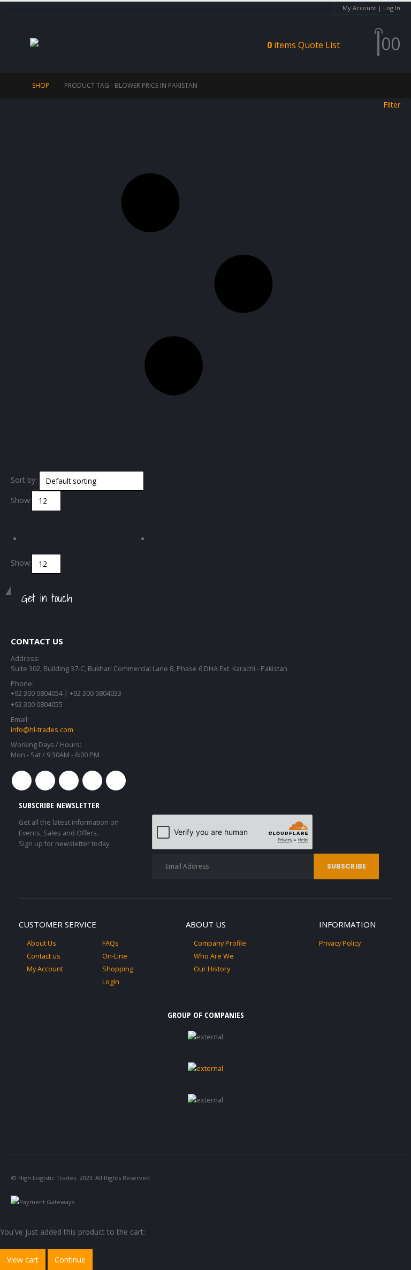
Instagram (92, 780)
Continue (70, 1259)
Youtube (69, 780)
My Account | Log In (371, 8)
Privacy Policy (340, 943)
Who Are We (214, 956)
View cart (23, 1259)
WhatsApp (116, 780)
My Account (45, 969)
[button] (20, 44)
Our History (212, 969)
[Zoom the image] (205, 1068)
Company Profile (220, 943)
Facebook (22, 780)
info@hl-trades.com (42, 729)
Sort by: (24, 480)
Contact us (43, 956)
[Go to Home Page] (14, 85)
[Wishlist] (363, 43)
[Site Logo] (62, 44)
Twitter (45, 780)
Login (110, 981)
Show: (21, 500)
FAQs (110, 943)
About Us (41, 943)
